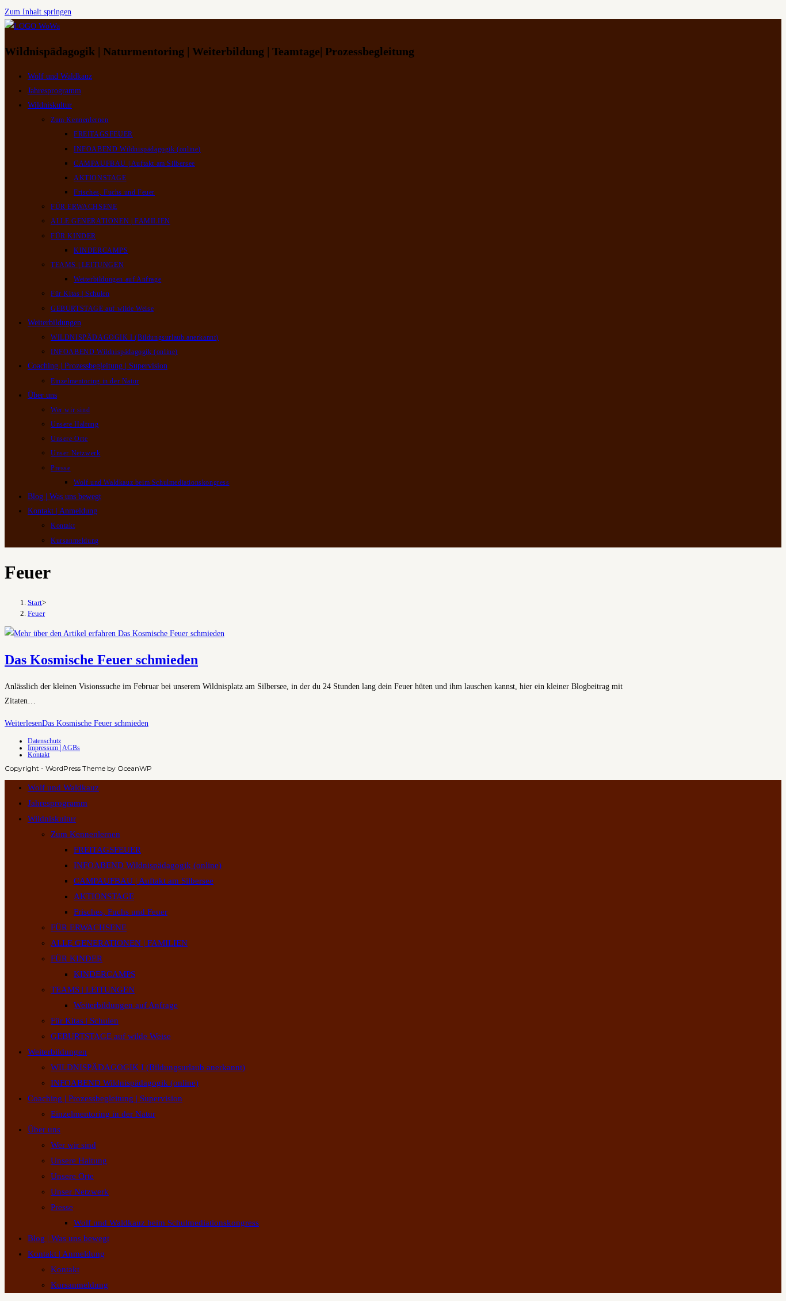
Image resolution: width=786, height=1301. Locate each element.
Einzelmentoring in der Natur (103, 1114)
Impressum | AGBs (54, 748)
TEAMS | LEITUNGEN (93, 989)
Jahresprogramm (57, 803)
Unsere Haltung (79, 1160)
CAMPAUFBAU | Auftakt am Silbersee (143, 880)
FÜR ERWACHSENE (89, 927)
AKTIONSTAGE (104, 896)
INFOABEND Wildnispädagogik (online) (148, 865)
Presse (62, 1207)
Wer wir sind (73, 1145)
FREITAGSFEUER (107, 849)
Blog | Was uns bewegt (68, 1238)
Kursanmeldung (79, 1284)
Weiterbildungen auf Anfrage (126, 1005)
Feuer (36, 613)
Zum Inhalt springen (38, 11)
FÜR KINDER (76, 958)
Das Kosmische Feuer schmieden (101, 659)
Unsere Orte (72, 1176)
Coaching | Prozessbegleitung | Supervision (105, 1098)
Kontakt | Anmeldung (66, 1253)
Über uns (44, 1129)
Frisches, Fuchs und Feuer (120, 911)
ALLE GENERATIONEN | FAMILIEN (119, 943)
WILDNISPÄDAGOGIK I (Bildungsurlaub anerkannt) (148, 1067)
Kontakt (38, 755)
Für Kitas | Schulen (85, 1020)
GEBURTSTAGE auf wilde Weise (111, 1036)
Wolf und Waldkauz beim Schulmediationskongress (166, 1222)
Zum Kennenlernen (85, 834)
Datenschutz (44, 741)
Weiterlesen (76, 723)
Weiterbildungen (57, 1051)
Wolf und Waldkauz (63, 787)
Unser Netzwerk (80, 1191)
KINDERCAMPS (104, 974)
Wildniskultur (52, 818)
